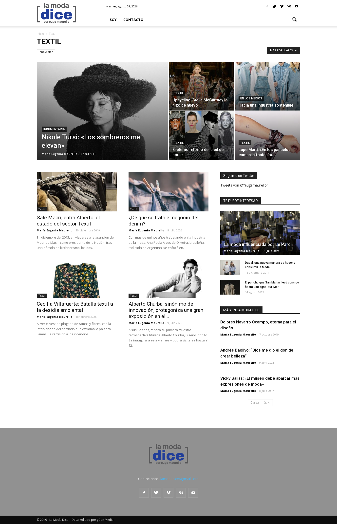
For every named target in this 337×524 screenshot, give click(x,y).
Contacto (133, 19)
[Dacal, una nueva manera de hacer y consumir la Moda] (230, 267)
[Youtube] (296, 6)
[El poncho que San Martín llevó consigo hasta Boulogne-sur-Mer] (230, 287)
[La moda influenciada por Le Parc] (260, 233)
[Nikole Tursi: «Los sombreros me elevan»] (102, 114)
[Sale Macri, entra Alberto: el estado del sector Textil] (77, 191)
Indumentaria (54, 129)
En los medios (251, 98)
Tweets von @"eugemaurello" (244, 185)
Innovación (46, 52)
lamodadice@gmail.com (179, 478)
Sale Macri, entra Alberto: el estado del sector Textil (68, 221)
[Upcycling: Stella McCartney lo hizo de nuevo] (201, 86)
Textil (179, 93)
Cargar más (258, 402)
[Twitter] (274, 6)
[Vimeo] (281, 6)
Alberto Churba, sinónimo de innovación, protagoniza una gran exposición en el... (166, 310)
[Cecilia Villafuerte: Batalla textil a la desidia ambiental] (77, 278)
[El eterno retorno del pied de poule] (201, 135)
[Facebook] (267, 6)
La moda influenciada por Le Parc (257, 244)
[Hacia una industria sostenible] (267, 86)
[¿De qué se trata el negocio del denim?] (168, 191)
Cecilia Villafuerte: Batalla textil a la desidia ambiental (75, 307)
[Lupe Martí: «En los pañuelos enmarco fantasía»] (267, 135)
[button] (294, 20)
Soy (113, 19)
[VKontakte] (289, 6)
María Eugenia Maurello (59, 154)
